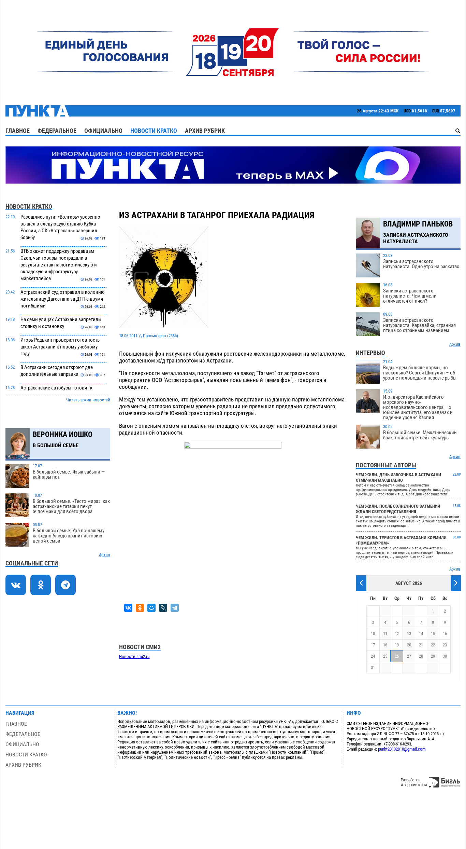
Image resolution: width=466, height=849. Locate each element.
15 (433, 633)
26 (397, 656)
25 (385, 656)
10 (373, 633)
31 (373, 667)
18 (385, 644)
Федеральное (57, 130)
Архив (104, 554)
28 (421, 656)
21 (421, 644)
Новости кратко (153, 130)
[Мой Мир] (151, 608)
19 (397, 644)
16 (445, 633)
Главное (17, 130)
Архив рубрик (205, 130)
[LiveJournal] (163, 608)
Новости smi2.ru (134, 656)
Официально (103, 130)
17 (373, 644)
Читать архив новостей (88, 399)
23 (445, 644)
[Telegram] (175, 608)
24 (373, 656)
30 (445, 656)
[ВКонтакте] (128, 608)
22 (433, 644)
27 (409, 656)
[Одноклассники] (140, 608)
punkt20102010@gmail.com (402, 749)
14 (421, 633)
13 (409, 633)
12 (397, 633)
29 (433, 656)
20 (409, 644)
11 (385, 633)
